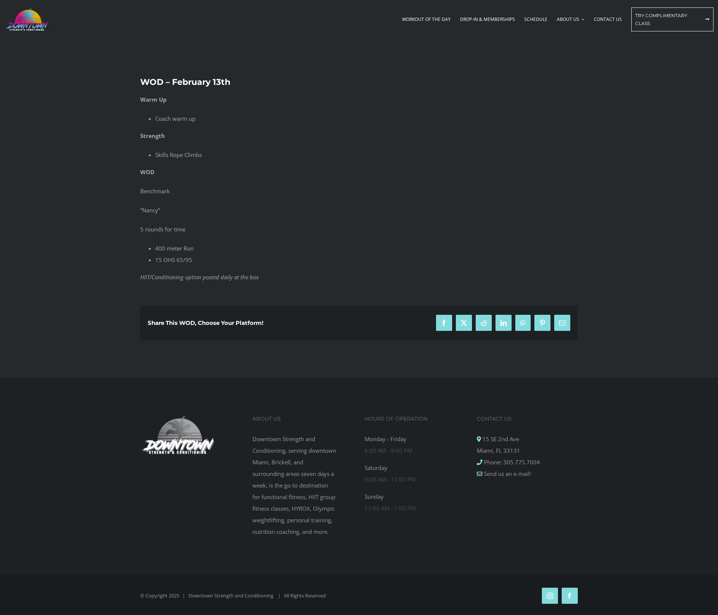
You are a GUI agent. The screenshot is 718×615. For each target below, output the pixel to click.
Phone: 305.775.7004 (511, 462)
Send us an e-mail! (506, 473)
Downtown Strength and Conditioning (231, 595)
